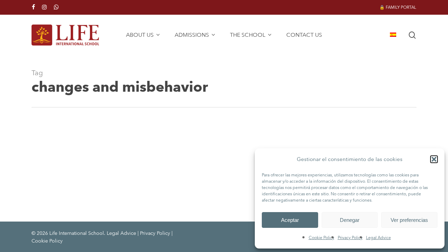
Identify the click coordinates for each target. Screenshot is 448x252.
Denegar (349, 220)
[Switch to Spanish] (393, 35)
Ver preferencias (409, 220)
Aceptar (290, 220)
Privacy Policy (350, 237)
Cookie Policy (321, 237)
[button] (434, 159)
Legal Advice (378, 237)
